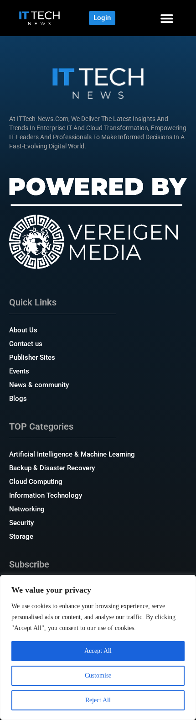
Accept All (98, 650)
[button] (166, 18)
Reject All (98, 700)
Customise (98, 675)
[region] (98, 647)
